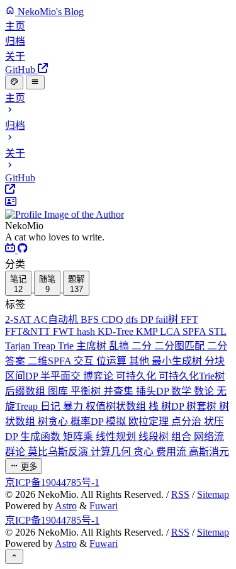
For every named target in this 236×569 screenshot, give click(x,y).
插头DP (153, 391)
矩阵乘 (79, 436)
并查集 (119, 391)
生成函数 (41, 436)
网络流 (209, 436)
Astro (66, 505)
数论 (205, 391)
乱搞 (120, 346)
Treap (45, 346)
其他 (140, 361)
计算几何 (112, 451)
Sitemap (213, 494)
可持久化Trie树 (192, 376)
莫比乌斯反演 (59, 451)
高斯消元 (209, 451)
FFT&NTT (29, 331)
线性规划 (117, 436)
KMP (148, 331)
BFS (91, 319)
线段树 (154, 436)
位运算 (112, 361)
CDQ (113, 319)
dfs (133, 319)
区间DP (22, 376)
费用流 (172, 451)
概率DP (88, 421)
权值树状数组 (117, 406)
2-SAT (19, 319)
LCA (171, 331)
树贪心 (54, 421)
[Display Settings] (14, 82)
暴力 (74, 406)
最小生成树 (178, 361)
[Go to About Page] (118, 208)
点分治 (187, 421)
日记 (51, 406)
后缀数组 (26, 391)
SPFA (195, 331)
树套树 (202, 406)
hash (87, 331)
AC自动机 (57, 319)
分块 (215, 361)
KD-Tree (117, 331)
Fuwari (103, 505)
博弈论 (99, 376)
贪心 (144, 451)
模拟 (117, 421)
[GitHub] (23, 249)
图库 (59, 391)
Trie (67, 346)
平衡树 (86, 391)
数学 (182, 391)
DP (147, 319)
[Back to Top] (14, 556)
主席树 (92, 346)
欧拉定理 (149, 421)
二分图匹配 (180, 346)
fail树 (168, 319)
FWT (65, 331)
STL (217, 331)
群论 (16, 451)
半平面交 (61, 376)
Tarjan (19, 346)
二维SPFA (51, 361)
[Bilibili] (11, 249)
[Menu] (35, 82)
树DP (173, 406)
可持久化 (137, 376)
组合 (182, 436)
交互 (85, 361)
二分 (143, 346)
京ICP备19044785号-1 (52, 482)
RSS (180, 494)
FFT (189, 319)
